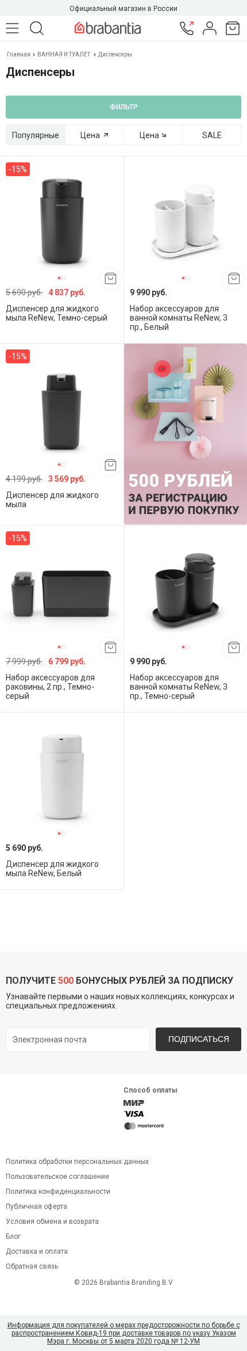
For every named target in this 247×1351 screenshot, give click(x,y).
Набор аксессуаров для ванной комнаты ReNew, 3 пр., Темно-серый (178, 687)
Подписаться (198, 1039)
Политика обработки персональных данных (77, 1162)
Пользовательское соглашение (57, 1177)
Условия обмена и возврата (52, 1221)
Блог (13, 1236)
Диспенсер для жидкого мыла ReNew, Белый (52, 868)
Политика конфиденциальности (58, 1192)
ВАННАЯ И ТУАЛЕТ (63, 54)
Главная (19, 54)
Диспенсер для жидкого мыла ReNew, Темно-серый (56, 313)
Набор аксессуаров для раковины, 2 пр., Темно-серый (50, 687)
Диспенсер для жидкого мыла (52, 499)
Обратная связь (32, 1266)
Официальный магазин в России (123, 9)
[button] (59, 278)
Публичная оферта (36, 1206)
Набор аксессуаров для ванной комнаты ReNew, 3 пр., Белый (178, 318)
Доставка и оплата (37, 1251)
